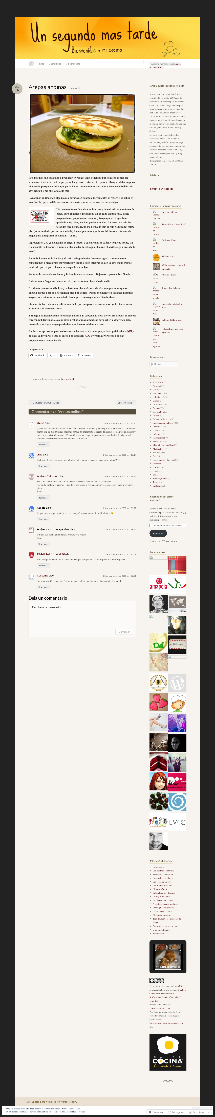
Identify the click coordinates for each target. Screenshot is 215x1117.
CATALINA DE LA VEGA (51, 553)
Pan (154, 456)
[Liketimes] (158, 841)
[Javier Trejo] (177, 723)
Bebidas (156, 389)
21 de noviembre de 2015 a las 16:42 (119, 529)
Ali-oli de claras (169, 274)
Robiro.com (158, 866)
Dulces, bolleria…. (161, 419)
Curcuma (42, 575)
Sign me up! (158, 533)
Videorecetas (73, 63)
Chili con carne (126, 402)
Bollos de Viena (169, 240)
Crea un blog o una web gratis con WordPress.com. (52, 1101)
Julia (39, 454)
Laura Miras (179, 986)
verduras (157, 485)
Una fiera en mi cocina (163, 900)
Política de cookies (77, 1111)
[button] (160, 961)
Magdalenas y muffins (163, 445)
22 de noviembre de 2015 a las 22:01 (119, 576)
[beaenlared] (158, 624)
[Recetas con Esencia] (158, 662)
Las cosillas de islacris (163, 878)
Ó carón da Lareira (161, 929)
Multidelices (158, 448)
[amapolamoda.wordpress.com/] (158, 584)
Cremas (156, 408)
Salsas (155, 474)
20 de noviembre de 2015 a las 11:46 (119, 423)
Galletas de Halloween (172, 319)
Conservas (157, 404)
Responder (43, 444)
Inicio (41, 63)
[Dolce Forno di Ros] (177, 664)
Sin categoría (159, 478)
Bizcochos (157, 393)
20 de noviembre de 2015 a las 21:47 (119, 508)
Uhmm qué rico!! (160, 889)
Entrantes (157, 426)
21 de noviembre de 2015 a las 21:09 (119, 554)
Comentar (124, 631)
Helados (156, 433)
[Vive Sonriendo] (158, 742)
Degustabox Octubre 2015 (44, 402)
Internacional (67, 379)
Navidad (157, 452)
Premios (156, 470)
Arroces (156, 385)
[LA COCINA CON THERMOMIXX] (158, 821)
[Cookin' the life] (158, 702)
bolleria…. (158, 396)
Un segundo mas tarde (107, 38)
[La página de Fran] (177, 585)
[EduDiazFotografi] (177, 743)
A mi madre (158, 382)
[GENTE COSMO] (158, 722)
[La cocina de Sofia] (177, 683)
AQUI (129, 331)
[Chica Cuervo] (177, 763)
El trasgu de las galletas (163, 907)
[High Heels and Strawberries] (177, 625)
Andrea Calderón (47, 475)
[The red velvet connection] (158, 762)
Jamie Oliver (158, 441)
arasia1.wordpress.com (159, 1008)
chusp (40, 422)
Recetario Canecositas (163, 874)
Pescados (157, 463)
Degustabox (158, 411)
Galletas (156, 430)
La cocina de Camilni (162, 911)
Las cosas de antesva (162, 881)
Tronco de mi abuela (171, 287)
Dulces (156, 415)
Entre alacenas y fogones (164, 892)
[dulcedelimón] (158, 643)
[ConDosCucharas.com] (177, 703)
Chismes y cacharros (162, 914)
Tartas (155, 482)
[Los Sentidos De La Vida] (177, 802)
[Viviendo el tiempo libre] (158, 604)
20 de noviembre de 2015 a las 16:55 (119, 476)
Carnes (156, 400)
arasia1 (76, 88)
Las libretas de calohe (163, 885)
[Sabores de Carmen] (177, 782)
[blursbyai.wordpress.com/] (177, 605)
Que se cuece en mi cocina (165, 926)
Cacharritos (55, 63)
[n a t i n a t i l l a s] (158, 801)
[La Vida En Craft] (177, 822)
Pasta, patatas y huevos (163, 459)
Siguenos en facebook (161, 188)
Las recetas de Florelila (163, 870)
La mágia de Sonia (161, 896)
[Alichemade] (177, 645)
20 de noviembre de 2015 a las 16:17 (119, 455)
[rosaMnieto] (158, 781)
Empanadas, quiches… (163, 422)
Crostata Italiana (169, 211)
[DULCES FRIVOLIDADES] (158, 565)
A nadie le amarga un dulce (165, 903)
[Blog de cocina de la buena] (177, 565)
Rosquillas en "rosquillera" (174, 224)
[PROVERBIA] (158, 682)
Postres (156, 467)
